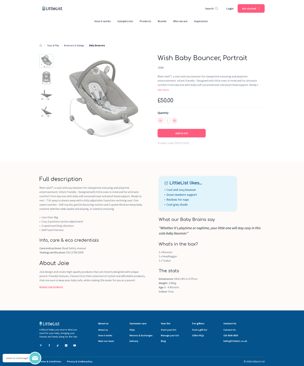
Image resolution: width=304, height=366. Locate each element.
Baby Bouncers (97, 45)
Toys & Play (53, 45)
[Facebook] (49, 345)
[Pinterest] (40, 345)
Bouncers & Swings (74, 45)
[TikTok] (57, 345)
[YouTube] (74, 345)
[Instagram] (66, 345)
